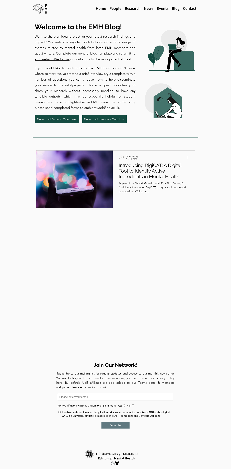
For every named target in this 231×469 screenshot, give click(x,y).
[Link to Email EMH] (112, 463)
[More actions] (188, 157)
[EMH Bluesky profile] (117, 463)
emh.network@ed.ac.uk (52, 59)
